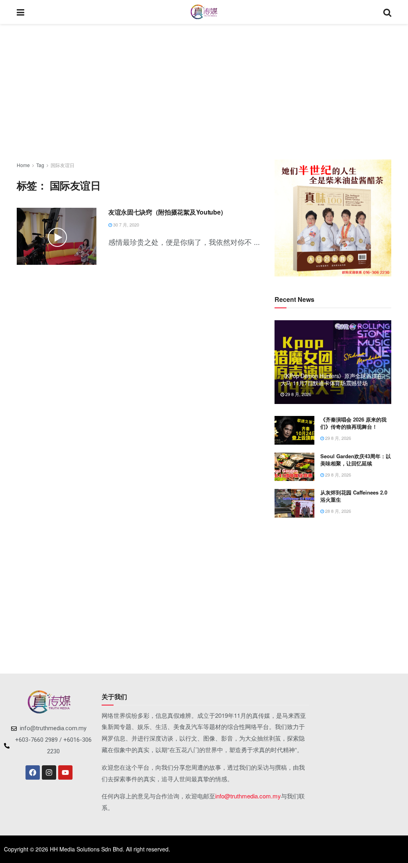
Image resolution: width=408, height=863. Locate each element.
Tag (40, 165)
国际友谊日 (63, 165)
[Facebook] (33, 772)
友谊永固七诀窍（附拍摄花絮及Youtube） (167, 212)
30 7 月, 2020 (125, 224)
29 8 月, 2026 (297, 394)
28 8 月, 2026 (337, 511)
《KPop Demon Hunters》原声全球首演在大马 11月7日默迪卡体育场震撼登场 (331, 379)
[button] (286, 218)
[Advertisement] (204, 92)
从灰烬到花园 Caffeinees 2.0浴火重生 (353, 496)
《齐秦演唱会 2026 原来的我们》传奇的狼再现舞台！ (353, 423)
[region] (333, 218)
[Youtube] (65, 772)
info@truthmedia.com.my (248, 796)
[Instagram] (49, 772)
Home (23, 165)
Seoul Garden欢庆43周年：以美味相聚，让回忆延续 (355, 459)
